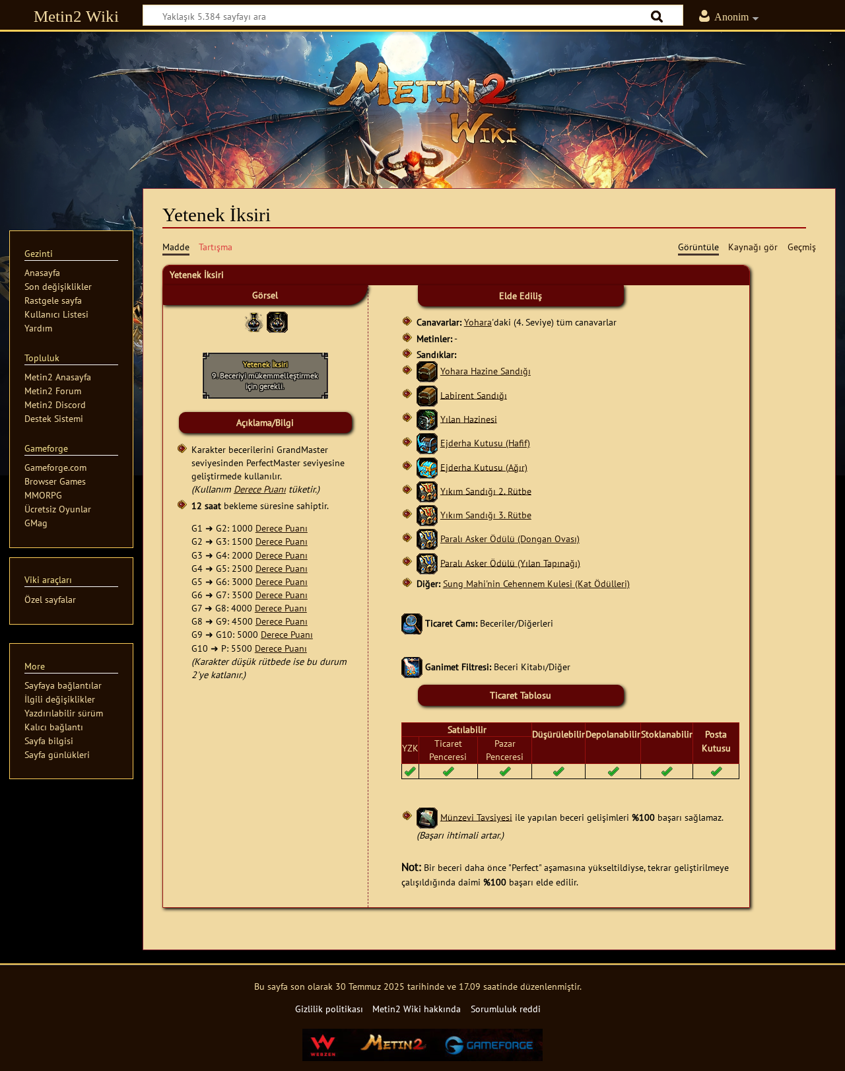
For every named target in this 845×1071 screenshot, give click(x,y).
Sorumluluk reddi (506, 1008)
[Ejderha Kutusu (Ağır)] (427, 466)
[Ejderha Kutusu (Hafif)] (427, 442)
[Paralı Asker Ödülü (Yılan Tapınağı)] (427, 562)
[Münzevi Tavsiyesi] (427, 816)
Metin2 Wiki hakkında (416, 1008)
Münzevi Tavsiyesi (476, 816)
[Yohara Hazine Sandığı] (427, 370)
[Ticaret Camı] (411, 622)
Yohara (478, 322)
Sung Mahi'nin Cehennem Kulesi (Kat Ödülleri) (536, 583)
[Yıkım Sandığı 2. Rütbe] (427, 490)
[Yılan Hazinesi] (427, 418)
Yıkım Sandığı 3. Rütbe (485, 514)
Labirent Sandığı (473, 394)
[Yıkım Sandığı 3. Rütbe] (427, 514)
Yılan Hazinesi (468, 418)
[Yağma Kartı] (411, 666)
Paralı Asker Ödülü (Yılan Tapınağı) (510, 562)
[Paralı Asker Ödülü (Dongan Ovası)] (427, 538)
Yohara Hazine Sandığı (485, 370)
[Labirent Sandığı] (427, 394)
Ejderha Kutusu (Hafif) (485, 442)
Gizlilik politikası (329, 1008)
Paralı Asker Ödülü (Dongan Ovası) (510, 538)
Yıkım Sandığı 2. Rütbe (485, 490)
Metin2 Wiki (76, 16)
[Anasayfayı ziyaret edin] (422, 102)
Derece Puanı (260, 489)
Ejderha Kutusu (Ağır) (483, 466)
